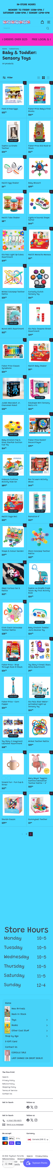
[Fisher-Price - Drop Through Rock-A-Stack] (13, 655)
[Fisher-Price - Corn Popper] (13, 692)
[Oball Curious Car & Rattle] (13, 579)
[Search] (48, 28)
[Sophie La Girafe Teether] (13, 136)
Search (5, 1077)
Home (4, 49)
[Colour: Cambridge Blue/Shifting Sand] (4, 778)
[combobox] (26, 28)
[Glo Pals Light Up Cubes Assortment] (13, 245)
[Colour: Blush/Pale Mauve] (9, 778)
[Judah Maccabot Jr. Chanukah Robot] (13, 393)
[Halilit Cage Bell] (13, 506)
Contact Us (7, 1094)
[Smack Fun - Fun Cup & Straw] (13, 771)
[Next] (31, 834)
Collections (14, 49)
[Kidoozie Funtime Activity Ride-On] (13, 470)
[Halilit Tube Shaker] (13, 207)
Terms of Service (9, 1090)
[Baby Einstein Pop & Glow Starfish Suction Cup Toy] (13, 432)
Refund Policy (8, 1084)
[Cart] (42, 22)
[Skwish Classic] (13, 809)
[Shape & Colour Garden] (13, 540)
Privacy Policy (8, 1080)
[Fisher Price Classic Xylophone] (13, 356)
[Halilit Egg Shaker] (13, 172)
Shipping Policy (9, 1087)
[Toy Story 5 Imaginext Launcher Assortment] (13, 732)
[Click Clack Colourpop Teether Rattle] (13, 618)
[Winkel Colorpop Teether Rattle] (13, 282)
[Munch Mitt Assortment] (13, 318)
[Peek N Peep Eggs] (13, 98)
